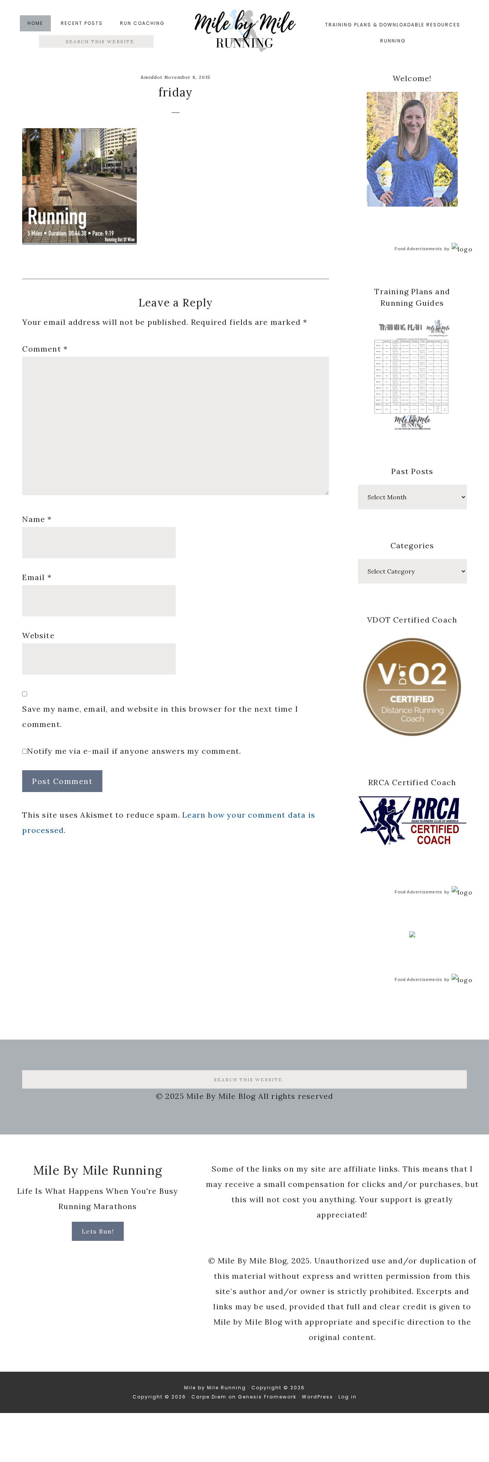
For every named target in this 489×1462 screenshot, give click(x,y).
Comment (45, 349)
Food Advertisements (419, 248)
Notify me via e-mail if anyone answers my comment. (134, 751)
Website (38, 635)
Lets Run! (98, 1231)
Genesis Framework (267, 1397)
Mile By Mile (244, 33)
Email (36, 577)
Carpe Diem (209, 1397)
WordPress (317, 1397)
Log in (347, 1397)
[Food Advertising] (412, 935)
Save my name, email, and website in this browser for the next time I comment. (160, 716)
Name (37, 519)
